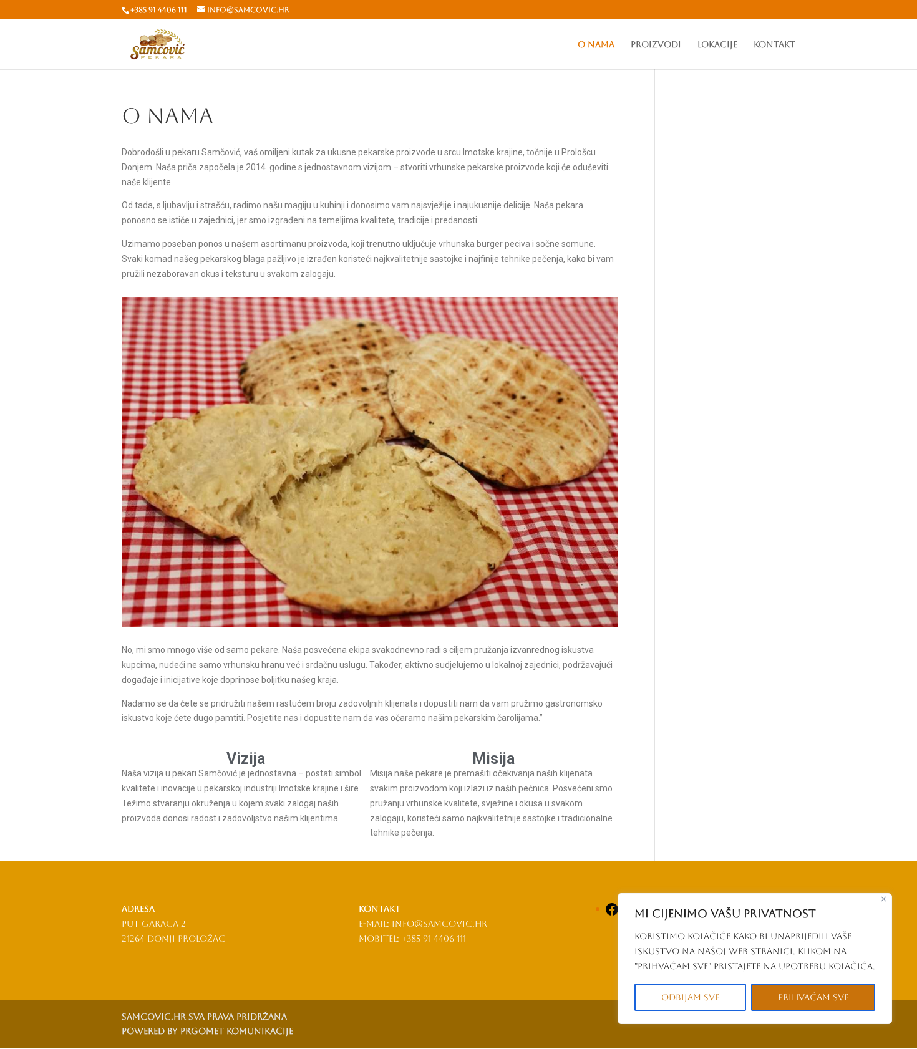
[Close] (883, 899)
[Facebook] (611, 914)
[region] (755, 958)
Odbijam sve (690, 997)
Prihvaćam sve (813, 997)
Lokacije (717, 44)
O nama (596, 44)
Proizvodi (656, 44)
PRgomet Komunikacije (236, 1031)
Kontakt (774, 44)
